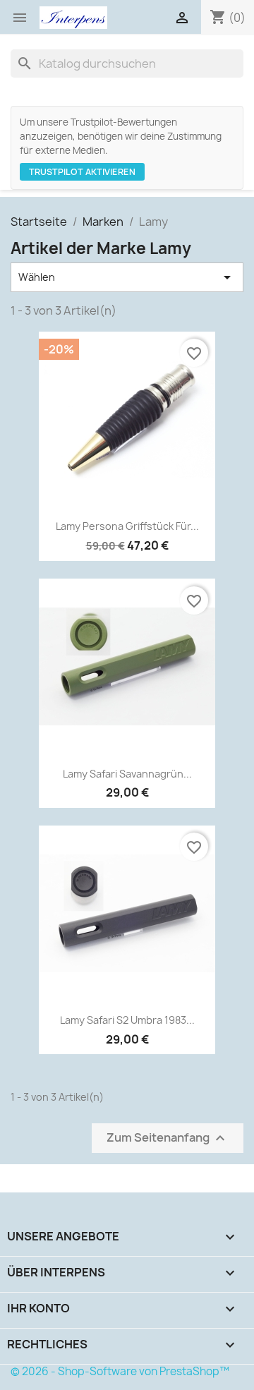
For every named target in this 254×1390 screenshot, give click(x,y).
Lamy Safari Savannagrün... (127, 773)
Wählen (127, 277)
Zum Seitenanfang (168, 1138)
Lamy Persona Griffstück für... (127, 526)
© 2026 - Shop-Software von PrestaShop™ (120, 1371)
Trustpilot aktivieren (82, 172)
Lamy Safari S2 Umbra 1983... (127, 1020)
